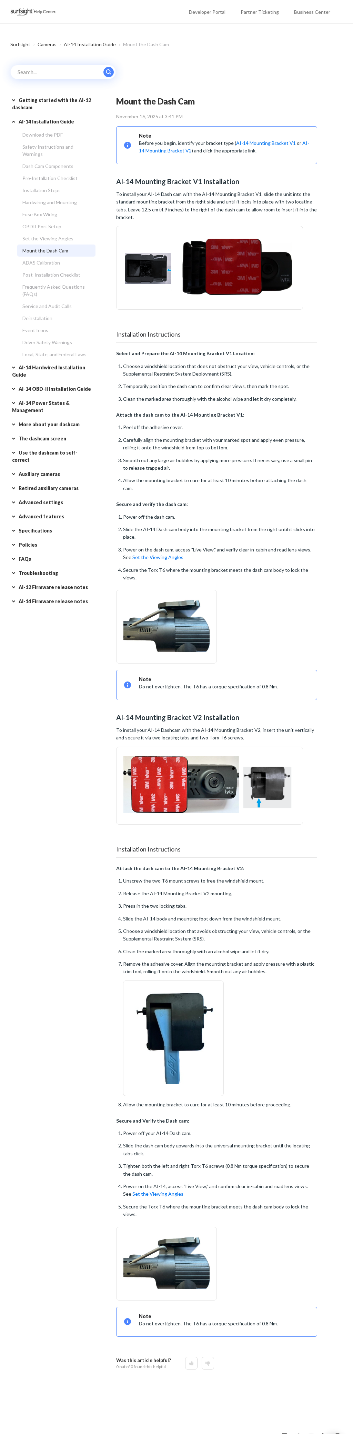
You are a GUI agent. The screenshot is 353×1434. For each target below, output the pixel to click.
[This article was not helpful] (208, 1363)
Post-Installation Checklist (51, 275)
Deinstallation (37, 318)
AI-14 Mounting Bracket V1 (266, 143)
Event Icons (35, 330)
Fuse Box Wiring (39, 214)
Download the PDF (42, 135)
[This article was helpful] (191, 1363)
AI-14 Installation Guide (90, 44)
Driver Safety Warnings (47, 342)
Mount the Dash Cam (45, 250)
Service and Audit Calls (47, 306)
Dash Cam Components (47, 166)
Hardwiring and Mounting (49, 202)
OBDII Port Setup (41, 226)
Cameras (47, 44)
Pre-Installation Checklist (50, 178)
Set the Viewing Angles (47, 238)
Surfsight (20, 44)
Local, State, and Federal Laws (54, 354)
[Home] (33, 11)
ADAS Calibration (41, 263)
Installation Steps (41, 190)
